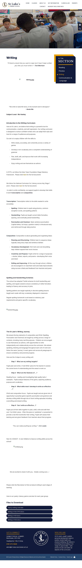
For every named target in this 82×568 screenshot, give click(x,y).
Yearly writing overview (15, 507)
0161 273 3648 (11, 544)
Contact (42, 6)
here (25, 175)
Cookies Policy (62, 557)
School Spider (42, 557)
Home (27, 3)
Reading (62, 67)
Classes (34, 3)
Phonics (62, 71)
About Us (42, 3)
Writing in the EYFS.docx (16, 512)
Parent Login (70, 557)
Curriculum (65, 3)
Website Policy (53, 557)
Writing (61, 74)
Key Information (53, 3)
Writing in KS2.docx (14, 520)
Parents (74, 3)
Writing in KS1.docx (14, 516)
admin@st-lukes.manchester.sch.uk (17, 547)
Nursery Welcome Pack (56, 6)
